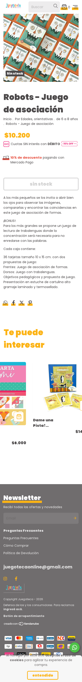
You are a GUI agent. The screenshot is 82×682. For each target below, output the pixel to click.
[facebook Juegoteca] (16, 579)
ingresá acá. (13, 609)
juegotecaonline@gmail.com (37, 567)
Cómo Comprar (16, 545)
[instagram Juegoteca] (5, 579)
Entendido (42, 675)
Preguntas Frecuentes (20, 538)
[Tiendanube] (21, 625)
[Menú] (75, 7)
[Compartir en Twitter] (22, 303)
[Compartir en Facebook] (14, 303)
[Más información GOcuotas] (69, 144)
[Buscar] (55, 6)
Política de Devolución (21, 553)
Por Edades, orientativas (34, 119)
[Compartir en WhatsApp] (5, 303)
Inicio (7, 119)
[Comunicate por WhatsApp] (74, 647)
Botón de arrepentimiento (23, 616)
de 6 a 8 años (67, 119)
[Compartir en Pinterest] (30, 303)
